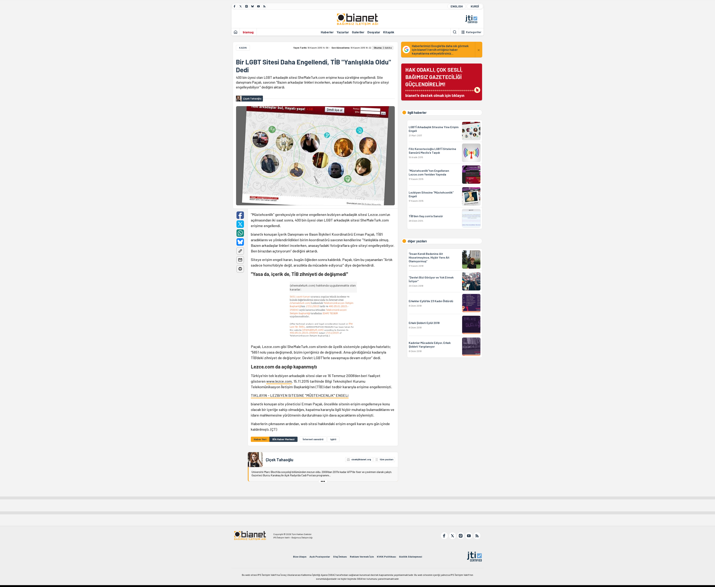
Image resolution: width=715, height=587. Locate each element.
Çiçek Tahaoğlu (279, 459)
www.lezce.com (279, 381)
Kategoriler (473, 32)
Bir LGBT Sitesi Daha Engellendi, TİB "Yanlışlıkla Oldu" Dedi (313, 66)
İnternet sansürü (313, 439)
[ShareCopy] (240, 251)
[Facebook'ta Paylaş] (240, 215)
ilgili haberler (417, 112)
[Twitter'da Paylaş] (240, 224)
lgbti (333, 439)
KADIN (243, 47)
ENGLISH (457, 6)
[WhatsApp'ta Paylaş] (240, 233)
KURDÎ (475, 6)
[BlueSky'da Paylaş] (240, 242)
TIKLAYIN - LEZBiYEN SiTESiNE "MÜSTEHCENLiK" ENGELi (300, 395)
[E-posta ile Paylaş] (240, 260)
